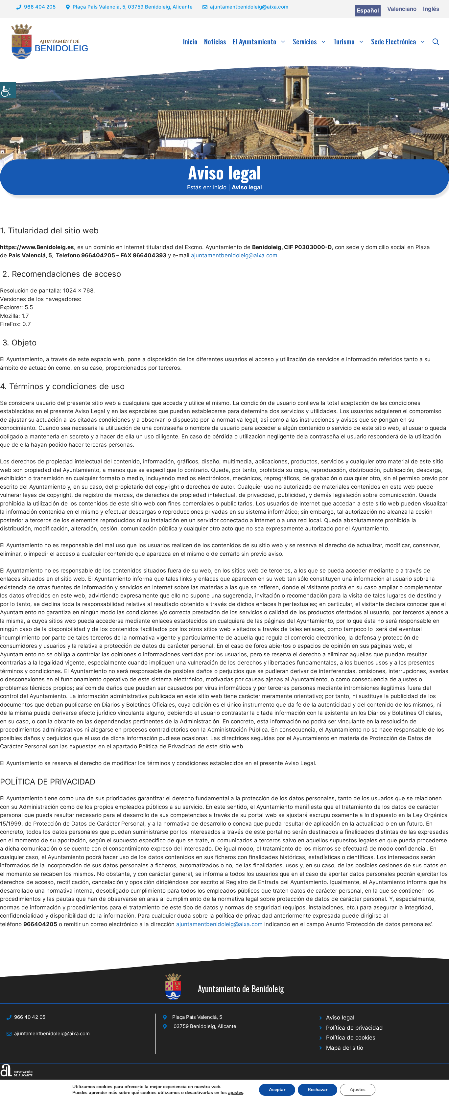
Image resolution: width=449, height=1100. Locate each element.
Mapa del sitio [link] (344, 1047)
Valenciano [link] (401, 9)
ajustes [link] (235, 1093)
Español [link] (368, 10)
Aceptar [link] (277, 1090)
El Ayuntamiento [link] (254, 41)
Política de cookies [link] (350, 1037)
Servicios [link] (305, 41)
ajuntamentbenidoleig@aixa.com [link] (249, 7)
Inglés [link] (431, 9)
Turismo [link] (344, 41)
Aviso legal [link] (340, 1017)
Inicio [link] (190, 41)
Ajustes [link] (358, 1090)
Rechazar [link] (317, 1090)
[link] (8, 90)
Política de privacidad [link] (354, 1027)
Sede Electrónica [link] (393, 41)
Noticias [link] (215, 41)
